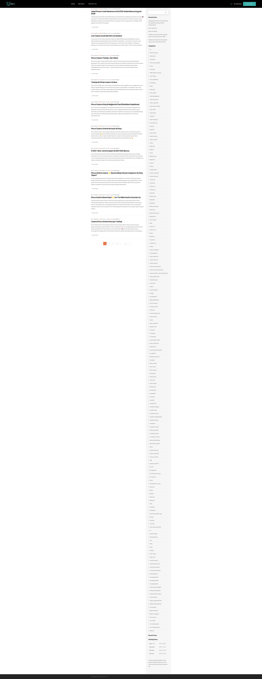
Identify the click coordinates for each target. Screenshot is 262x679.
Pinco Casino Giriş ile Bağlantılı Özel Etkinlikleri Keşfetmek (115, 104)
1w (150, 49)
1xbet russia (153, 133)
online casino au (154, 450)
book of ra (152, 226)
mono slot (152, 380)
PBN (151, 460)
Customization (154, 290)
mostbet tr (152, 423)
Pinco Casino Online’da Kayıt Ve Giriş (106, 128)
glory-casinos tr (154, 323)
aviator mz (152, 186)
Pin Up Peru (153, 477)
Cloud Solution (154, 280)
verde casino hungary (155, 587)
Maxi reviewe (153, 363)
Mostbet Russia (154, 420)
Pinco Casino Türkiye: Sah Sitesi (104, 58)
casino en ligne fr (154, 250)
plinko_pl (152, 500)
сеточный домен (154, 624)
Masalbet (152, 360)
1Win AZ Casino (154, 53)
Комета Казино (154, 610)
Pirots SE (152, 487)
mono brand (153, 377)
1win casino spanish (155, 63)
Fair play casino (154, 306)
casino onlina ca (154, 256)
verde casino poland (155, 590)
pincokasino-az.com (155, 483)
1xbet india (152, 109)
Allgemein (152, 159)
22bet (151, 143)
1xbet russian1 (153, 139)
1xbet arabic (153, 93)
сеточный (152, 620)
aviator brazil (153, 169)
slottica (152, 550)
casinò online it (154, 263)
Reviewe (152, 520)
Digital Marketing (154, 300)
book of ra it (153, 230)
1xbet (151, 86)
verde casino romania (155, 594)
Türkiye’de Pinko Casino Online (104, 82)
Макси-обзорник (154, 614)
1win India (152, 69)
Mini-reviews (153, 370)
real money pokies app (156, 513)
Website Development (155, 604)
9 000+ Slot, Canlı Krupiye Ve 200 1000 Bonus (110, 150)
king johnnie (153, 346)
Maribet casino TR (154, 356)
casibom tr (152, 240)
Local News (153, 353)
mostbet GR (153, 403)
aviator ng (152, 189)
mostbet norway (154, 413)
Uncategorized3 (154, 577)
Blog (151, 223)
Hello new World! (152, 31)
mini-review (153, 366)
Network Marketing (155, 440)
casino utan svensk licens (156, 270)
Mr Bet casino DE (154, 430)
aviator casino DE (154, 173)
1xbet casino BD (154, 103)
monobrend (153, 390)
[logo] (10, 4)
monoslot (152, 397)
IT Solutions (153, 336)
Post (151, 503)
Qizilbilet (152, 507)
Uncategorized (154, 574)
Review (152, 517)
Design (151, 293)
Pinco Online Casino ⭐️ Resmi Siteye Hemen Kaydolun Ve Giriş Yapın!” (117, 174)
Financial (152, 310)
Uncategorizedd (154, 580)
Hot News (152, 330)
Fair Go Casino (153, 303)
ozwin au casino (154, 457)
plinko (151, 490)
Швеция (152, 630)
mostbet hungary (154, 407)
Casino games (153, 253)
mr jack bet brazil (154, 433)
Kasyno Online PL (154, 343)
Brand (151, 233)
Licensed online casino (156, 350)
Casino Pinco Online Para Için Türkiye (106, 221)
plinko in (152, 493)
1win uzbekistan (154, 79)
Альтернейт (153, 607)
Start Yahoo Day (152, 28)
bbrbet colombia (154, 206)
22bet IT (152, 149)
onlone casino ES (154, 453)
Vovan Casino (153, 597)
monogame (153, 393)
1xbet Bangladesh (154, 96)
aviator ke (152, 183)
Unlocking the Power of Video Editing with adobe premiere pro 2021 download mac (158, 23)
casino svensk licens (155, 266)
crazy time (152, 283)
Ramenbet (152, 510)
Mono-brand (153, 383)
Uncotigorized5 (154, 584)
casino (151, 246)
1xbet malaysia (154, 119)
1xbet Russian (153, 136)
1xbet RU (152, 129)
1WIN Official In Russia (155, 73)
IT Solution (152, 333)
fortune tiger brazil (155, 313)
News (151, 447)
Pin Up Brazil (153, 470)
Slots (151, 544)
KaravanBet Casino (155, 340)
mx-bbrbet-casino (154, 437)
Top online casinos (155, 567)
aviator (152, 166)
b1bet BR (152, 193)
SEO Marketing (154, 537)
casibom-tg (153, 243)
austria (152, 163)
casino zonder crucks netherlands (159, 273)
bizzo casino (153, 220)
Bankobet (152, 199)
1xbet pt (152, 126)
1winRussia (153, 83)
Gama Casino (153, 316)
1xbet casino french (155, 106)
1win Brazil (152, 59)
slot (151, 540)
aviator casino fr (154, 176)
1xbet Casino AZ (154, 99)
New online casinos (155, 443)
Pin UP (151, 467)
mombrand (152, 373)
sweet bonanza (154, 560)
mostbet (152, 400)
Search (166, 12)
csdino (151, 286)
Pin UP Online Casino (155, 473)
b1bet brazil (153, 196)
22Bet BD (152, 146)
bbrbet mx (152, 209)
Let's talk (249, 4)
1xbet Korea (153, 113)
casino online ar (154, 260)
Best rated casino (154, 213)
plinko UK (152, 497)
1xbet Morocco (154, 123)
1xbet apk (152, 89)
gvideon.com (153, 326)
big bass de (153, 216)
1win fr (151, 66)
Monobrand (117, 9)
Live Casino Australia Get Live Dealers (106, 35)
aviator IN (152, 179)
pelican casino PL (154, 463)
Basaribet (152, 203)
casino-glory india (154, 276)
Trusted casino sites (155, 570)
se (150, 530)
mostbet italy (153, 410)
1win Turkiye (153, 76)
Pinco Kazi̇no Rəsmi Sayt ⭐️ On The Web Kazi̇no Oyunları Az (116, 197)
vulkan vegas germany (156, 600)
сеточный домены (155, 627)
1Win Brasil (152, 56)
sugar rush (152, 557)
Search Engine (153, 533)
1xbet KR (152, 116)
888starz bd (153, 156)
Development (153, 296)
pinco (151, 480)
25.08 (151, 153)
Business (152, 236)
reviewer (152, 523)
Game (151, 320)
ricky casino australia (155, 527)
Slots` (151, 547)
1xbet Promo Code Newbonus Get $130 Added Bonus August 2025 (116, 12)
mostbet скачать (154, 427)
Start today (153, 554)
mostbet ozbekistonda (156, 417)
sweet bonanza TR (155, 564)
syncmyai (96, 9)
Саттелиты (153, 617)
